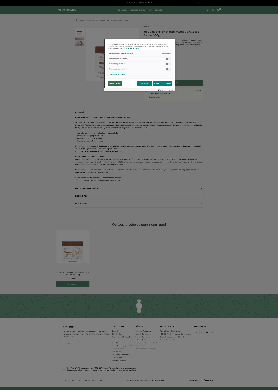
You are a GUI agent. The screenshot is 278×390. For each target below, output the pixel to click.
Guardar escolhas (115, 83)
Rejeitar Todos (144, 83)
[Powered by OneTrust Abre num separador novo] (166, 90)
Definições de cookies (117, 74)
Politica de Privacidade (131, 48)
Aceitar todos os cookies (162, 83)
